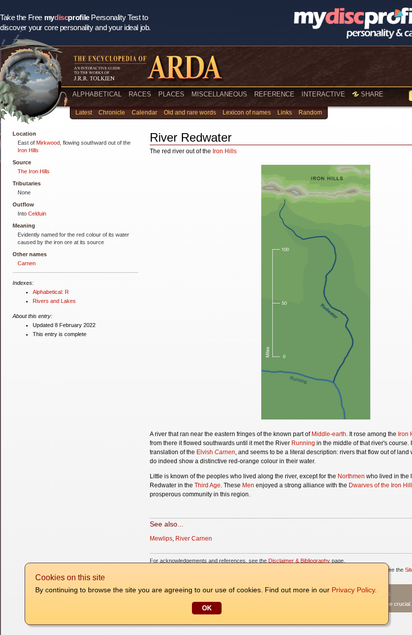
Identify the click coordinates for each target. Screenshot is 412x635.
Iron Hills (28, 150)
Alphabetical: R (51, 292)
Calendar (144, 112)
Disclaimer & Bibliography (299, 561)
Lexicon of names (247, 112)
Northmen (351, 476)
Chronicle (111, 112)
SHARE (371, 94)
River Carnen (193, 538)
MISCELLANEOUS (219, 94)
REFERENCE (274, 94)
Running (303, 443)
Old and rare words (190, 112)
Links (284, 112)
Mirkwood (48, 143)
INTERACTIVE (323, 94)
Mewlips (161, 538)
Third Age (207, 485)
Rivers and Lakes (54, 301)
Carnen (27, 263)
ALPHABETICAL (97, 94)
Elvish (204, 452)
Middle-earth (329, 434)
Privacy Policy (353, 590)
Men (248, 485)
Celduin (37, 213)
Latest (83, 112)
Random (310, 112)
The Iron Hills (34, 171)
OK (207, 608)
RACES (140, 94)
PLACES (171, 94)
